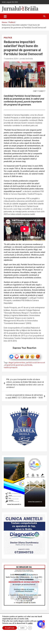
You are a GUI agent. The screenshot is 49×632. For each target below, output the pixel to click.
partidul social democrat (35, 363)
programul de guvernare (14, 365)
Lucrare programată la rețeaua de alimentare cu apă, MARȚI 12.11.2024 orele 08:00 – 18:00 (24, 396)
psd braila (28, 365)
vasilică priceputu (10, 367)
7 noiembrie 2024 (11, 59)
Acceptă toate (9, 628)
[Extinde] (42, 517)
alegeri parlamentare (16, 363)
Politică (8, 38)
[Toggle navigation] (5, 16)
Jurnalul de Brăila (26, 59)
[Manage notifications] (43, 627)
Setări (22, 628)
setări (30, 623)
